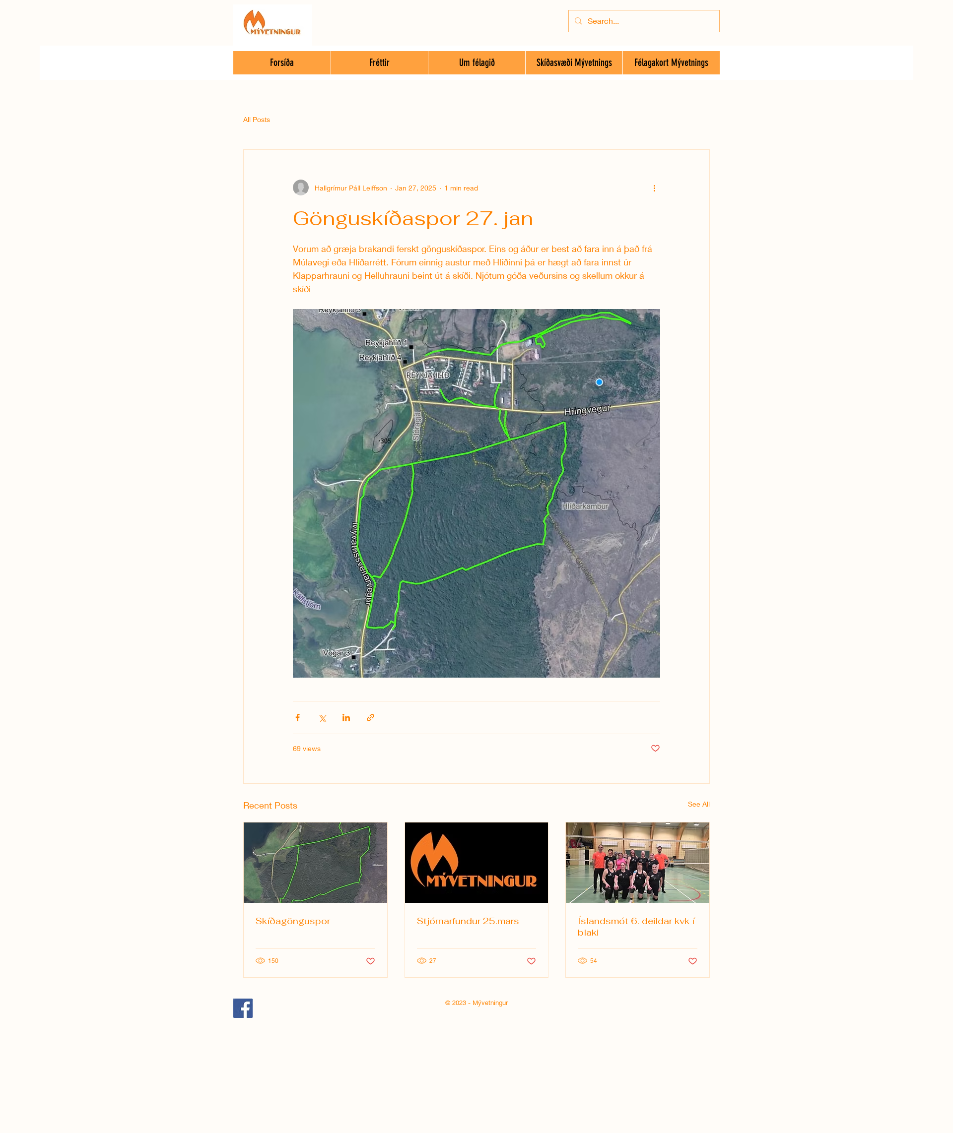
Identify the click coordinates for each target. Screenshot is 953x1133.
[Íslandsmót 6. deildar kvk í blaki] (637, 862)
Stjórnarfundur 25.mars (468, 921)
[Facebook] (243, 1008)
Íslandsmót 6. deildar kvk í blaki (636, 926)
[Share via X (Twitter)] (322, 717)
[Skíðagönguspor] (315, 862)
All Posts (256, 119)
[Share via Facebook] (297, 717)
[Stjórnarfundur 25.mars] (476, 862)
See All (699, 804)
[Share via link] (370, 717)
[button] (476, 62)
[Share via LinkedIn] (346, 717)
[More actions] (654, 187)
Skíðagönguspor (293, 921)
